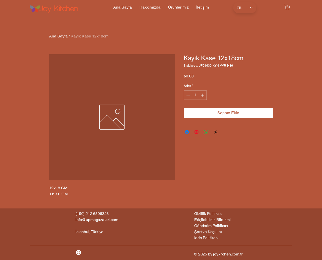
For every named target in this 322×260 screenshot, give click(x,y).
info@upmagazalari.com (96, 219)
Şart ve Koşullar (208, 231)
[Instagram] (78, 252)
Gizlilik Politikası (208, 213)
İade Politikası (206, 237)
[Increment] (203, 95)
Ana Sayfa (58, 36)
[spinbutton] (195, 95)
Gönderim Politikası (211, 225)
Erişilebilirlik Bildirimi (212, 219)
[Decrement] (187, 95)
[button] (287, 7)
